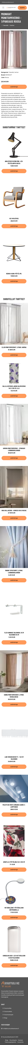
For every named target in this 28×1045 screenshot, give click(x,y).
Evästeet (20, 1040)
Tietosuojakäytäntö (10, 1042)
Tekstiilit (5, 25)
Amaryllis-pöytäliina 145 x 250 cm (14, 862)
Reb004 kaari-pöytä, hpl (14, 274)
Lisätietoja (14, 87)
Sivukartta (20, 1042)
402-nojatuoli (14, 218)
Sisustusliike (7, 1008)
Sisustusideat (8, 1011)
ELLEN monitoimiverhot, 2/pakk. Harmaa (14, 347)
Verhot (12, 25)
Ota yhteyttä (13, 1040)
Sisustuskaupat (8, 1014)
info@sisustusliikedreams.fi (8, 2)
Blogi (5, 1018)
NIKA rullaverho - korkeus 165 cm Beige (14, 510)
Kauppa (22, 7)
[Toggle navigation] (3, 7)
